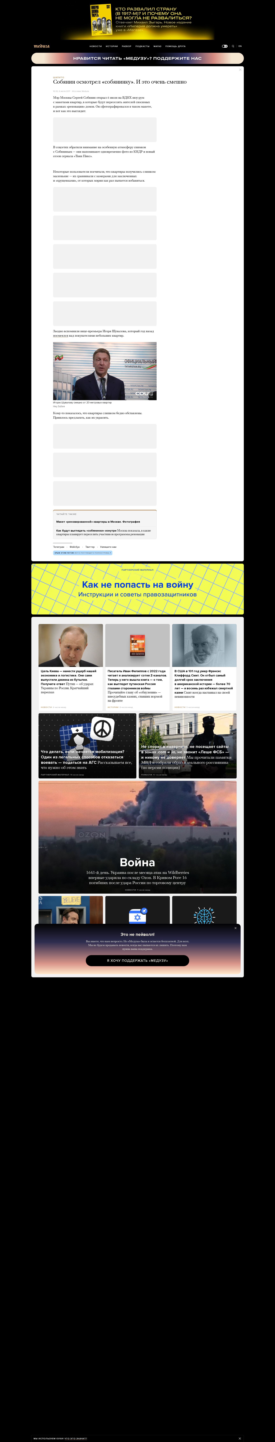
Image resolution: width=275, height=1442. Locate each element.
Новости (96, 46)
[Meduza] (41, 46)
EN (240, 46)
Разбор (126, 46)
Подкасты (142, 46)
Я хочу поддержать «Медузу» (137, 960)
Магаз (157, 46)
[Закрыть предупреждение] (240, 1438)
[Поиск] (233, 46)
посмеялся (60, 335)
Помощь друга (175, 46)
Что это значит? (75, 1438)
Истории (112, 46)
